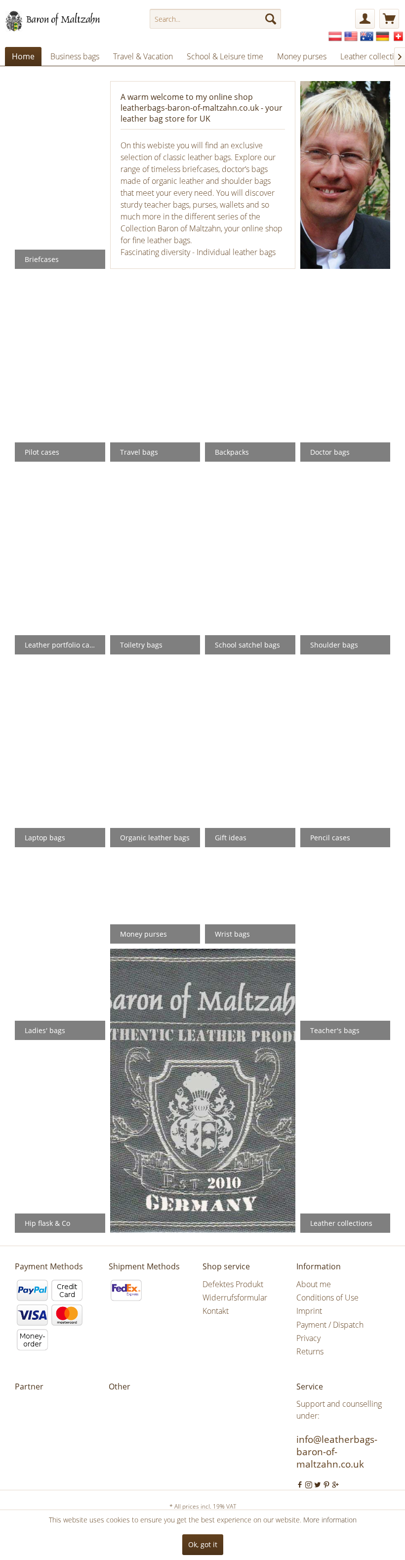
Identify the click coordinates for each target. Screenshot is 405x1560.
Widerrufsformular (234, 1297)
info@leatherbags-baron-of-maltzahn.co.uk (336, 1452)
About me (313, 1284)
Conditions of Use (327, 1297)
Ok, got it (202, 1544)
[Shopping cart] (389, 19)
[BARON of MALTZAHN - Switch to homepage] (61, 21)
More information (330, 1519)
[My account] (365, 19)
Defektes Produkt (232, 1284)
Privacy (308, 1338)
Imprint (309, 1310)
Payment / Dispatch (330, 1324)
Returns (310, 1351)
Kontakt (215, 1310)
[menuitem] (216, 19)
